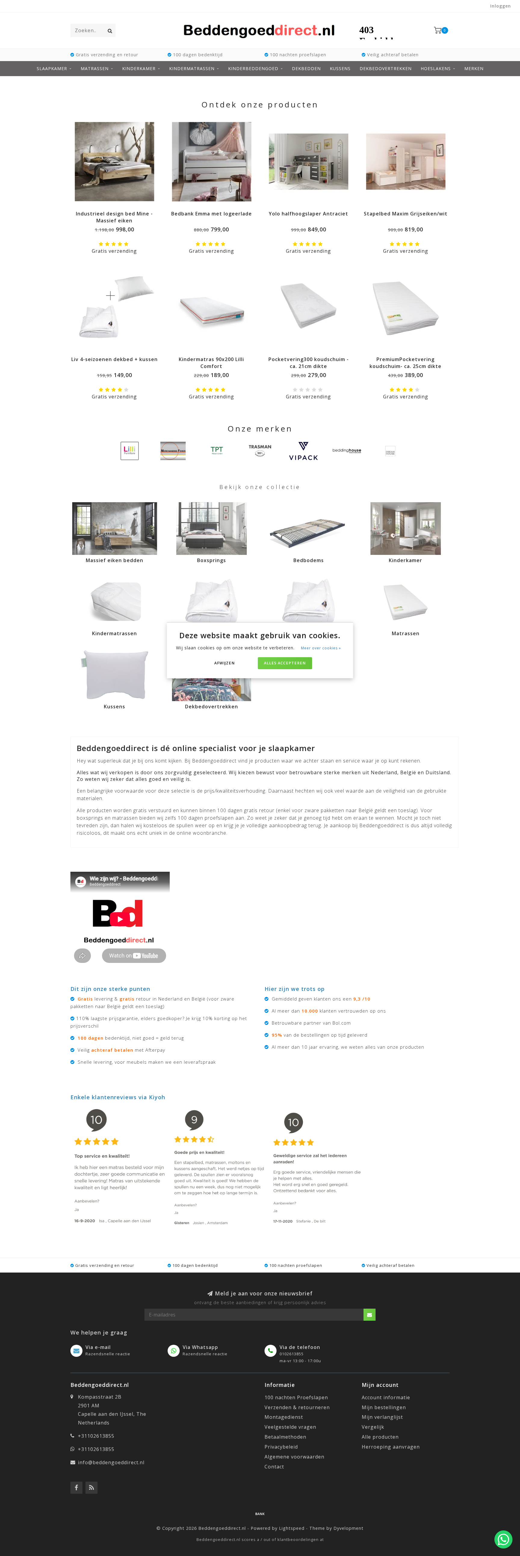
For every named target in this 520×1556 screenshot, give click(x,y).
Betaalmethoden (285, 1437)
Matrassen (95, 68)
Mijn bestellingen (384, 1407)
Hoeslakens (436, 68)
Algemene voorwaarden (294, 1456)
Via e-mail (98, 1347)
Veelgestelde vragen (290, 1427)
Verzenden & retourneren (297, 1407)
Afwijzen (224, 663)
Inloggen (500, 6)
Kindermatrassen (192, 68)
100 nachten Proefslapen (296, 1397)
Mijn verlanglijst (382, 1417)
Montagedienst (284, 1417)
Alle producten (380, 1437)
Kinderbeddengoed (253, 68)
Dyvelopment (348, 1528)
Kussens (340, 68)
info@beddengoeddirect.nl (111, 1462)
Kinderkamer (139, 68)
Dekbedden (306, 68)
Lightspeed (292, 1528)
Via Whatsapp (200, 1347)
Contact (274, 1466)
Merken (474, 68)
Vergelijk (373, 1427)
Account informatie (386, 1397)
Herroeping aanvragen (391, 1446)
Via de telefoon (300, 1347)
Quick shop (117, 212)
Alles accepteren (285, 663)
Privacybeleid (281, 1446)
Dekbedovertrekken (386, 68)
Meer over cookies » (321, 648)
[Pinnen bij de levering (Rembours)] (260, 1513)
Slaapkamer (52, 68)
